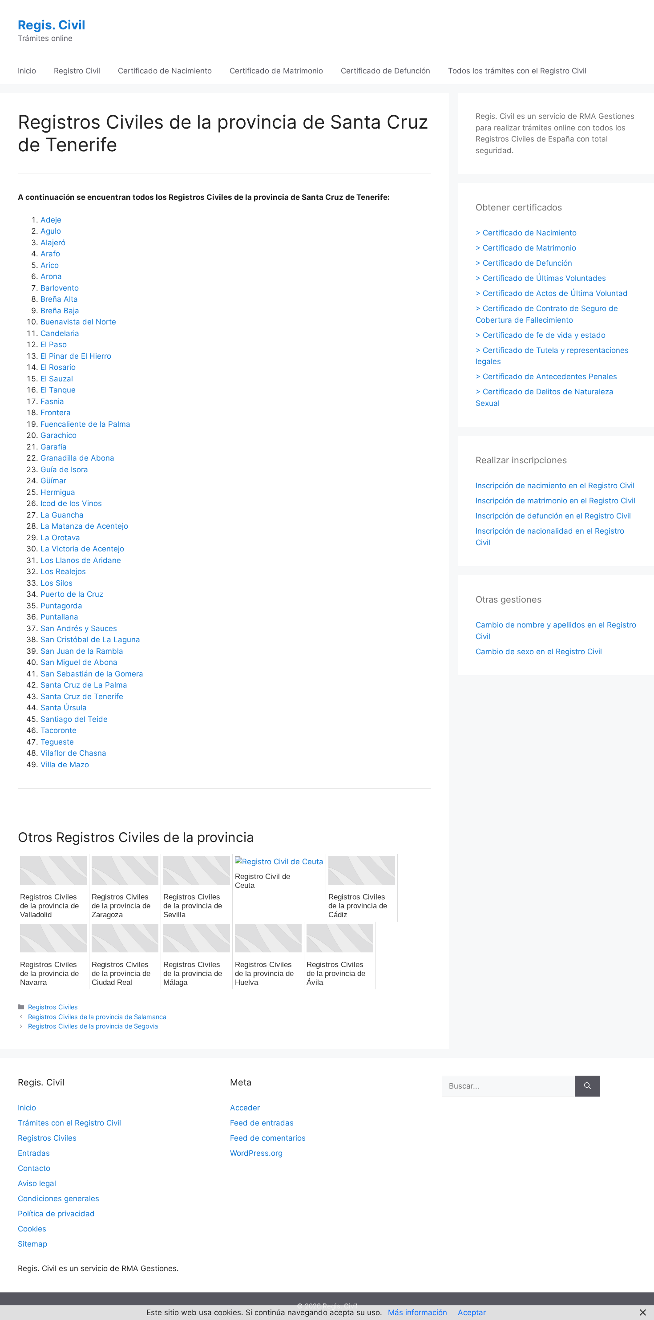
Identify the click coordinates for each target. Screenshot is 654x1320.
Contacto (34, 1168)
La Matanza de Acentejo (84, 526)
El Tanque (58, 389)
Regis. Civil (51, 24)
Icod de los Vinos (71, 503)
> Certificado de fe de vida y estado (541, 335)
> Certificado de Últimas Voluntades (541, 278)
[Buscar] (587, 1086)
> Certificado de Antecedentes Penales (546, 376)
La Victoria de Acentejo (82, 548)
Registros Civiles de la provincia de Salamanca (97, 1016)
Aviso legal (37, 1183)
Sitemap (32, 1243)
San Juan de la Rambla (81, 651)
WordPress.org (256, 1153)
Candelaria (59, 333)
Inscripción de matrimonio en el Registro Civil (555, 500)
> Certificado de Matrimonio (526, 247)
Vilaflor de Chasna (73, 753)
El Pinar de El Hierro (75, 356)
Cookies (32, 1228)
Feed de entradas (262, 1122)
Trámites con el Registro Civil (69, 1122)
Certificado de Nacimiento (165, 70)
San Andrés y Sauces (78, 628)
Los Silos (56, 583)
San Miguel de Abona (78, 662)
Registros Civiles (53, 1007)
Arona (51, 276)
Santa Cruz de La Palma (83, 684)
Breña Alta (59, 299)
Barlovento (59, 287)
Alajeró (52, 242)
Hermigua (57, 492)
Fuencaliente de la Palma (85, 424)
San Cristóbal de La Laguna (90, 639)
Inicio (27, 70)
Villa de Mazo (64, 764)
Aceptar (472, 1312)
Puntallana (59, 616)
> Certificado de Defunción (524, 263)
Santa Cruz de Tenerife (81, 696)
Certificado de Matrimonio (276, 70)
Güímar (53, 480)
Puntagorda (61, 605)
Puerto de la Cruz (71, 594)
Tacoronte (58, 730)
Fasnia (52, 401)
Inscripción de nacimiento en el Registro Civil (555, 485)
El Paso (53, 344)
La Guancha (62, 514)
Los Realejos (63, 571)
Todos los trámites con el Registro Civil (517, 70)
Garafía (53, 446)
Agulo (50, 231)
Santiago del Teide (74, 719)
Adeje (50, 219)
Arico (49, 265)
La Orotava (60, 537)
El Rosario (58, 367)
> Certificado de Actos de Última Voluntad (552, 293)
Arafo (50, 253)
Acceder (245, 1107)
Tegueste (57, 741)
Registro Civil (77, 70)
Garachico (58, 435)
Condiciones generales (58, 1198)
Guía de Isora (64, 469)
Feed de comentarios (268, 1138)
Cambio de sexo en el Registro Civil (539, 651)
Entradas (34, 1153)
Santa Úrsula (63, 707)
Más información (417, 1312)
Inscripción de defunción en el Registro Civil (553, 515)
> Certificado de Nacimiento (526, 232)
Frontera (55, 412)
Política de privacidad (56, 1213)
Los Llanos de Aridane (80, 560)
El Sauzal (56, 378)
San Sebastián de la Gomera (91, 673)
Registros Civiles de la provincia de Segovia (93, 1026)
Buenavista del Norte (78, 321)
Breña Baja (59, 310)
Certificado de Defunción (385, 70)
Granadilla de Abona (77, 457)
